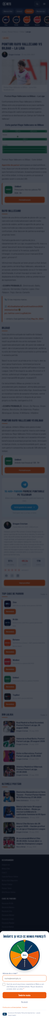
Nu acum (24, 1002)
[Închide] (45, 935)
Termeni (24, 1007)
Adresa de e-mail (10, 973)
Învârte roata (24, 995)
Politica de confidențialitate (12, 1007)
